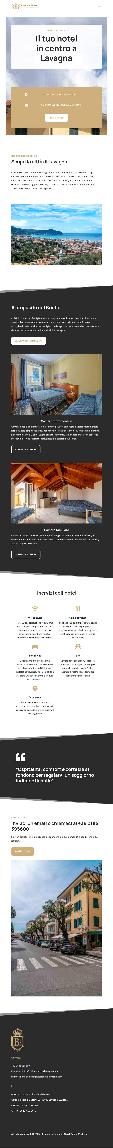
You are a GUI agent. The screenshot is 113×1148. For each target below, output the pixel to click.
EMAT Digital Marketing (76, 1133)
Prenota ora (56, 117)
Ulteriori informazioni (28, 341)
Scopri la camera (26, 449)
